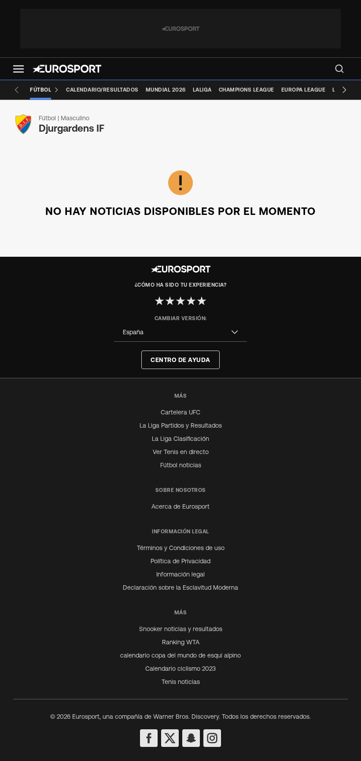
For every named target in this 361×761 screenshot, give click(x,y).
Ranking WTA (180, 642)
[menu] (339, 69)
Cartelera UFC (180, 412)
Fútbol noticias (180, 465)
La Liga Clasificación (180, 438)
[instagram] (212, 738)
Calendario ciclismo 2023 (180, 668)
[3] (180, 301)
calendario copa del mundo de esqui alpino (180, 655)
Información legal (180, 574)
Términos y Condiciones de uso (181, 547)
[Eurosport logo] (67, 68)
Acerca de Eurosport (180, 506)
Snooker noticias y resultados (180, 628)
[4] (191, 301)
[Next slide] (344, 89)
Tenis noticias (181, 681)
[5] (201, 301)
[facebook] (149, 738)
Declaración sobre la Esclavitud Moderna (180, 587)
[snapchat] (191, 738)
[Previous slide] (16, 89)
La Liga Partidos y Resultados (181, 425)
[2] (170, 301)
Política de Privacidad (180, 561)
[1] (159, 301)
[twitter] (170, 738)
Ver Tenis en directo (181, 451)
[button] (18, 69)
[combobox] (180, 332)
